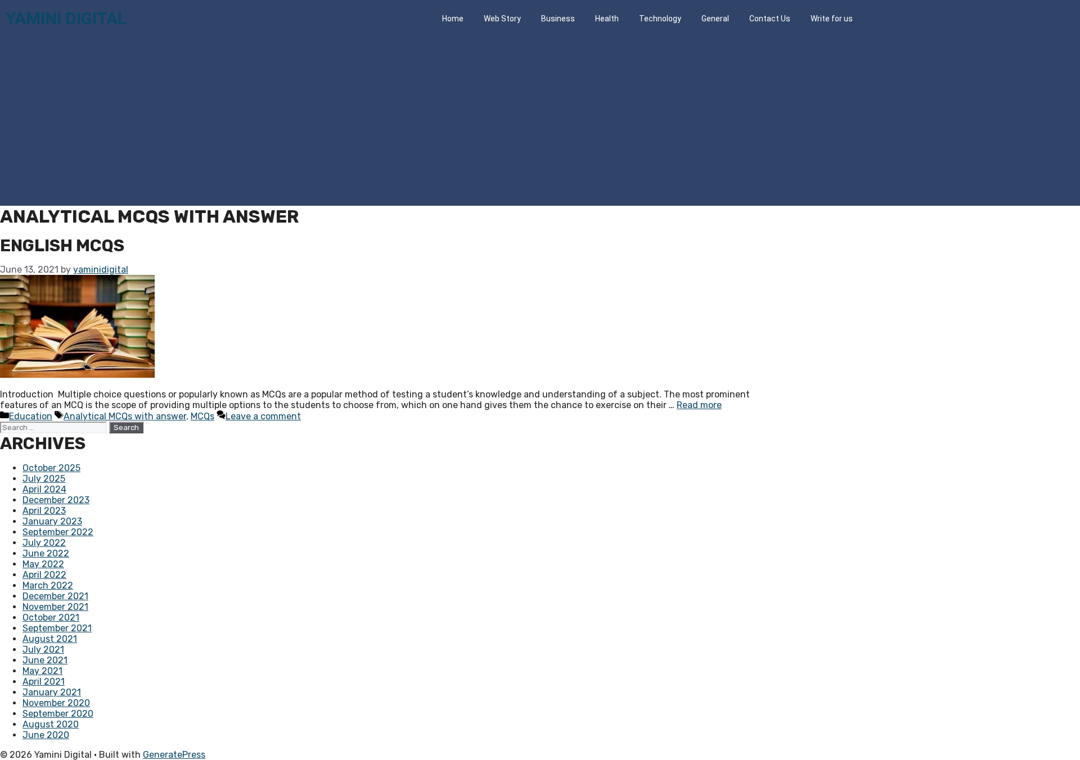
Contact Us (769, 18)
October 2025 (51, 468)
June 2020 (45, 735)
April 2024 (44, 489)
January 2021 (51, 692)
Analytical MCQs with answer (125, 416)
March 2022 (47, 585)
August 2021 (49, 639)
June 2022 (45, 553)
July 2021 (43, 649)
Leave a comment (263, 416)
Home (453, 18)
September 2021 (57, 628)
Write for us (832, 18)
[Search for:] (54, 427)
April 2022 (44, 574)
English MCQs (62, 246)
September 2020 (57, 713)
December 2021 (55, 596)
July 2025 (43, 478)
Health (607, 18)
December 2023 (55, 500)
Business (558, 18)
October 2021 (50, 617)
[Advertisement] (540, 121)
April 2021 (43, 681)
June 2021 (45, 660)
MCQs (202, 416)
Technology (660, 18)
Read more (699, 405)
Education (30, 416)
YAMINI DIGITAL (66, 18)
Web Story (502, 18)
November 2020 (56, 703)
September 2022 (57, 532)
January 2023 (52, 521)
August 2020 (50, 724)
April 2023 (44, 510)
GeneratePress (174, 754)
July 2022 (44, 542)
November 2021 (55, 606)
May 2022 (43, 564)
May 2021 (42, 671)
